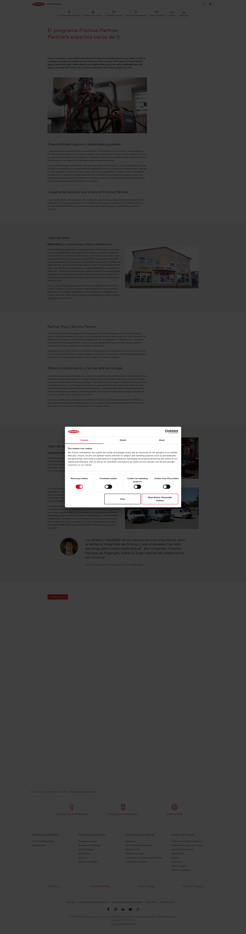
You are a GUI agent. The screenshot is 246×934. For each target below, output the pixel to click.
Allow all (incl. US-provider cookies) (160, 499)
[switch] (108, 487)
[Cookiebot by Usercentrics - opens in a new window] (167, 432)
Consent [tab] (84, 440)
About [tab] (162, 440)
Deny (122, 499)
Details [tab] (123, 440)
